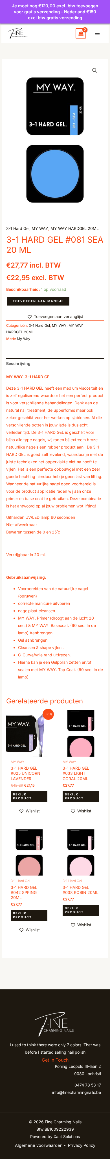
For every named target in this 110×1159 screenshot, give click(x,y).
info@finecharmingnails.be (76, 1092)
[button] (95, 70)
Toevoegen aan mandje (38, 301)
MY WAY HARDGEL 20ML (74, 228)
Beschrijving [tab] (18, 363)
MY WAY (40, 228)
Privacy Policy (81, 1145)
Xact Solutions (67, 1136)
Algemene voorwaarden (39, 1145)
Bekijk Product (22, 796)
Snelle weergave (29, 752)
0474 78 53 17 (87, 1085)
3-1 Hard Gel (17, 228)
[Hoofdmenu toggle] (97, 33)
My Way (23, 339)
